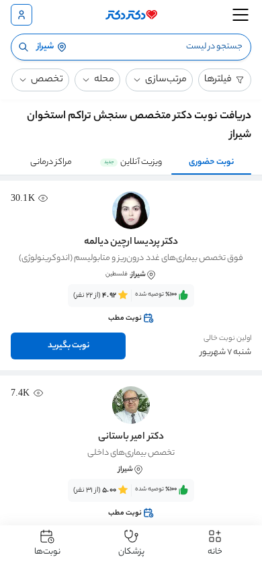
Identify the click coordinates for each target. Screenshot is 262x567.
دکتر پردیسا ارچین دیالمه (131, 242)
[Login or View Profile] (21, 15)
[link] (131, 307)
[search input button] (23, 47)
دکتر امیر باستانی (130, 437)
